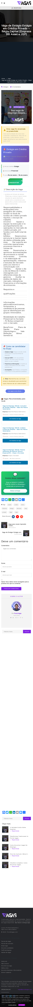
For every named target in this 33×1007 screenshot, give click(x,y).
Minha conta (4, 968)
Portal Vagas (17, 613)
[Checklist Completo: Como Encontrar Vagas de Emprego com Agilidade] (5, 865)
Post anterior (12, 527)
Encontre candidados (7, 948)
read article (15, 831)
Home (3, 78)
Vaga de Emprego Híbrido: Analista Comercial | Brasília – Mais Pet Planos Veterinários (15, 429)
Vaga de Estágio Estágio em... (12, 532)
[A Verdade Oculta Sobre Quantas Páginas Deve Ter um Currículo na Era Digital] (5, 829)
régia (10, 512)
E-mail (3, 571)
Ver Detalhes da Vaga (15, 418)
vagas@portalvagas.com (25, 989)
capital (9, 504)
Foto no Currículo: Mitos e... (19, 854)
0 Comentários (16, 87)
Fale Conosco (5, 963)
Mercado (19, 508)
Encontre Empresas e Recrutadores (11, 970)
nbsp (26, 508)
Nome (3, 563)
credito (16, 504)
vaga (16, 512)
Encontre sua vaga (6, 966)
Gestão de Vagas (6, 952)
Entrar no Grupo (15, 491)
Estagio (12, 508)
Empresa (4, 508)
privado (4, 512)
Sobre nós (4, 961)
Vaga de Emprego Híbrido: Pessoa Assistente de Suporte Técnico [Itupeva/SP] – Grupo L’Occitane (14, 451)
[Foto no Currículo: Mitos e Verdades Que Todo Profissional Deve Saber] (5, 856)
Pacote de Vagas (6, 941)
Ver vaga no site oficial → (15, 391)
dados (22, 504)
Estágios (5, 87)
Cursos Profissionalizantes (9, 928)
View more (18, 1002)
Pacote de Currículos (7, 943)
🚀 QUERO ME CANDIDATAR (15, 182)
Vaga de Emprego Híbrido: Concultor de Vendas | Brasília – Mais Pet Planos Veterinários (15, 407)
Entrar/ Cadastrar (6, 972)
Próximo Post (17, 534)
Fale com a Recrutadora (8, 929)
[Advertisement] (16, 60)
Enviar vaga (17, 8)
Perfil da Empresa (6, 950)
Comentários (5, 545)
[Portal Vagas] (24, 3)
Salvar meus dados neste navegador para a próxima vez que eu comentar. (15, 582)
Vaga (9, 78)
